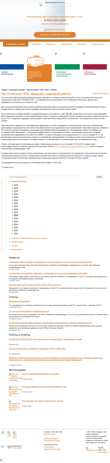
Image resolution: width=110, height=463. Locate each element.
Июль (47, 89)
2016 (16, 215)
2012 (16, 227)
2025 (16, 188)
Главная (4, 89)
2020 (16, 203)
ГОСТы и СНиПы (19, 334)
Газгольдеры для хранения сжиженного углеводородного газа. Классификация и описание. (48, 273)
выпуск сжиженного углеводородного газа (71, 146)
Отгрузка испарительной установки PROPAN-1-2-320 (44, 387)
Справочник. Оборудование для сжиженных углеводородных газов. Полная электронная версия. (50, 262)
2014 (16, 221)
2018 (16, 209)
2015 (16, 218)
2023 (16, 194)
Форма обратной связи (52, 449)
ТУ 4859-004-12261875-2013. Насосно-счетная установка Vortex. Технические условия (45, 339)
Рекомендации (17, 242)
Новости (14, 257)
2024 (16, 191)
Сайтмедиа (17, 448)
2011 (16, 230)
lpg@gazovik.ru (49, 447)
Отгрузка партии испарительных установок (40, 374)
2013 (16, 224)
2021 (16, 200)
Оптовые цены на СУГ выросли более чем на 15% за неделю (35, 285)
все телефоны (49, 434)
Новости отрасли (19, 181)
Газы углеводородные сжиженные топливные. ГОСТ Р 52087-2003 (37, 349)
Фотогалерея (17, 249)
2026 (16, 185)
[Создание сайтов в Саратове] (91, 450)
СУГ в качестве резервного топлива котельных (29, 311)
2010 (16, 233)
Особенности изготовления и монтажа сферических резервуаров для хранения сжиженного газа (50, 323)
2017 (16, 212)
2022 (16, 197)
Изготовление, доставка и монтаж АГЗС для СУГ (42, 401)
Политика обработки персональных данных (29, 238)
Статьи (14, 245)
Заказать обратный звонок (55, 35)
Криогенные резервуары (19, 301)
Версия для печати (101, 93)
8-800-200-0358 (55, 20)
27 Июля (53, 89)
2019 (16, 206)
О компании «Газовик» (17, 89)
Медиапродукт (103, 452)
